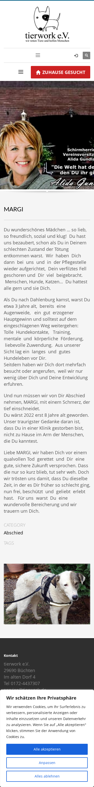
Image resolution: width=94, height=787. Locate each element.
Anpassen (47, 762)
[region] (47, 738)
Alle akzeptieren (47, 749)
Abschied (13, 533)
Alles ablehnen (47, 776)
